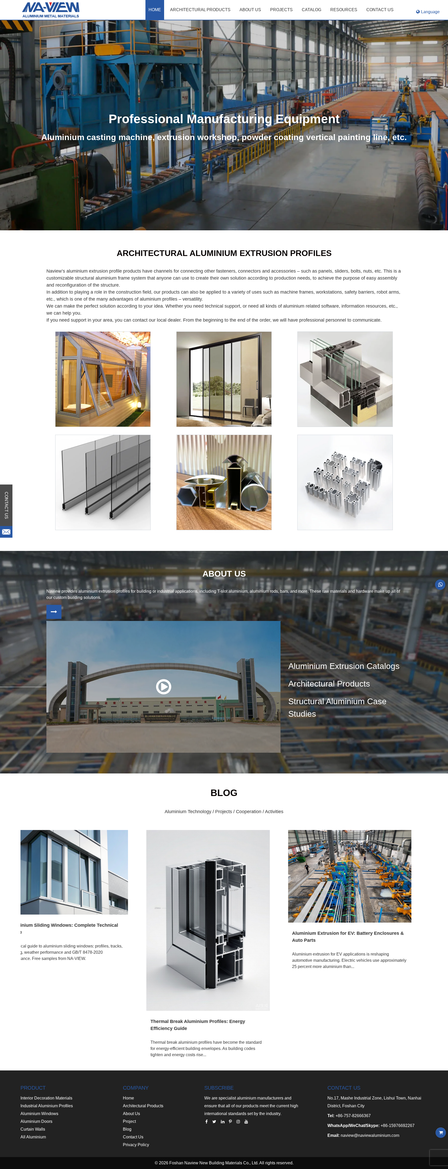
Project (129, 1121)
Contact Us (133, 1137)
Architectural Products (200, 10)
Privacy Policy (136, 1145)
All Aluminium (33, 1137)
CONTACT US (380, 10)
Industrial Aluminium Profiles (46, 1106)
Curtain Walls (32, 1129)
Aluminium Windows (39, 1113)
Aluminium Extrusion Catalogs (344, 666)
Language (430, 12)
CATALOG (311, 10)
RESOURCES (343, 10)
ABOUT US (250, 10)
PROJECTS (281, 10)
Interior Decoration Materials (46, 1098)
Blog (127, 1129)
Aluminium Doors (36, 1121)
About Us (131, 1113)
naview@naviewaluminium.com (370, 1135)
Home (155, 10)
